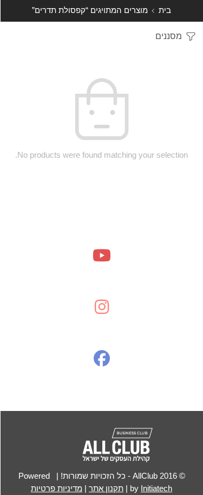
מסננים (169, 36)
